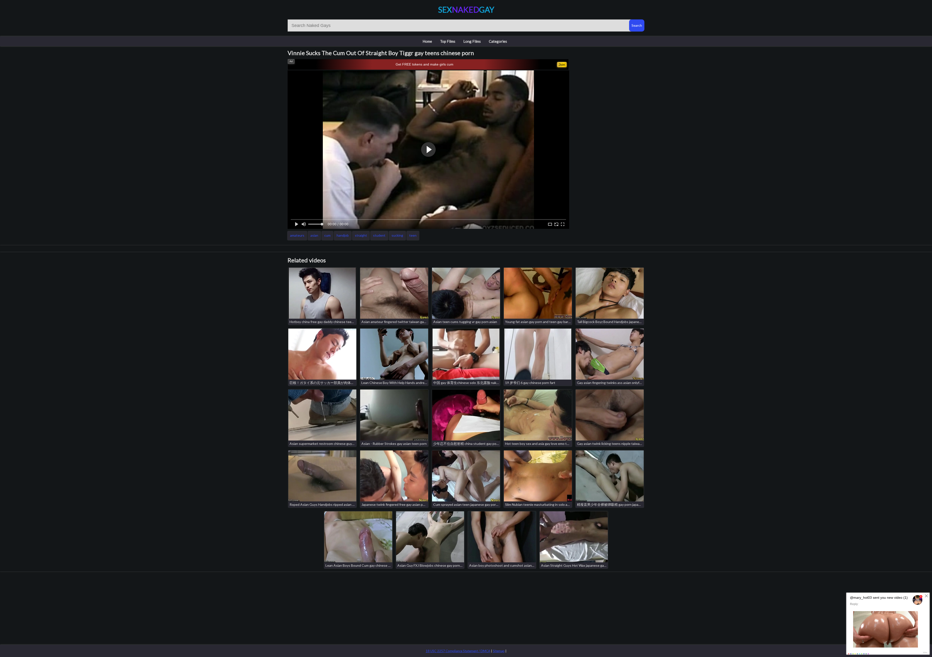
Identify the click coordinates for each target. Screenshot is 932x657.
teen (412, 235)
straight (361, 235)
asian (314, 235)
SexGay (466, 9)
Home (427, 41)
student (379, 235)
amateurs (297, 235)
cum (327, 235)
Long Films (472, 41)
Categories (498, 41)
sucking (397, 235)
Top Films (447, 41)
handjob (343, 235)
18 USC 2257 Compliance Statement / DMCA (458, 651)
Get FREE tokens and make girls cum (424, 64)
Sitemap (499, 651)
